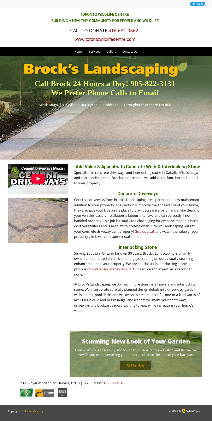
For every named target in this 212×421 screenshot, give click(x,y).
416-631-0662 (123, 30)
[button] (94, 51)
